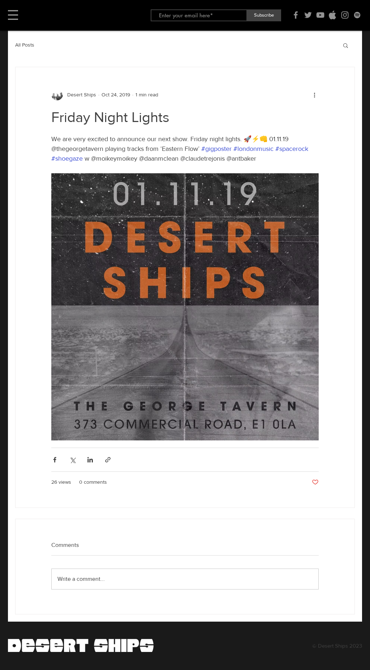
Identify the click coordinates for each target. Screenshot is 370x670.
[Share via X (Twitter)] (72, 459)
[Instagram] (345, 15)
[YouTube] (320, 15)
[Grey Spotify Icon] (357, 15)
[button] (13, 15)
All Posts (24, 45)
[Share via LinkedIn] (90, 459)
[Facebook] (296, 15)
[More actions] (314, 94)
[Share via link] (107, 459)
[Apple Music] (332, 15)
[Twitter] (308, 15)
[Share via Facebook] (54, 459)
